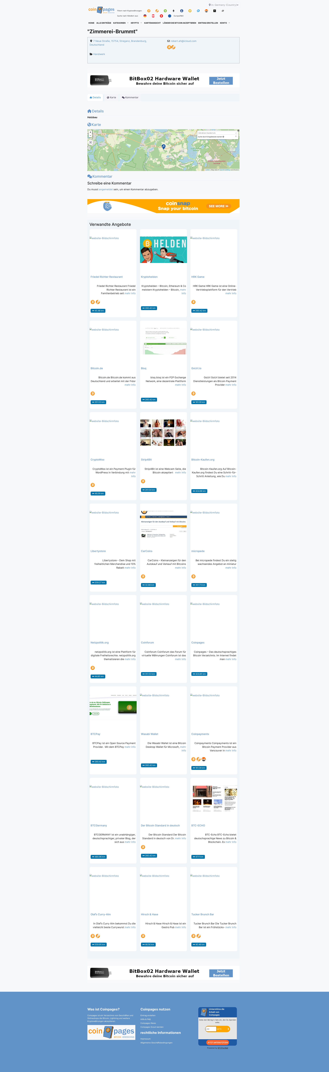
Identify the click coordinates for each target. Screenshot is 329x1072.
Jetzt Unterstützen (217, 1042)
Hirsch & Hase (149, 914)
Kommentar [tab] (131, 97)
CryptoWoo (97, 459)
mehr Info (130, 293)
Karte (96, 124)
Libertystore (98, 551)
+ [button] (90, 132)
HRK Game (197, 276)
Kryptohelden (149, 276)
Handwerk (99, 54)
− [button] (90, 135)
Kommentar (102, 176)
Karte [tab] (113, 97)
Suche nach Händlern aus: (127, 16)
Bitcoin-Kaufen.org (202, 459)
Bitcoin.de (97, 368)
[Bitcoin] (169, 48)
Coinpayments (200, 734)
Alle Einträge (103, 23)
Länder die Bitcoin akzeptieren (179, 23)
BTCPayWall (223, 1048)
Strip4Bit (146, 459)
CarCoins (146, 551)
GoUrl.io (196, 368)
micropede (198, 551)
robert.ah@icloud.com (184, 41)
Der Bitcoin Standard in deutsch (160, 825)
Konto (223, 23)
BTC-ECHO (198, 825)
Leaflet (207, 170)
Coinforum (147, 642)
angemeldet (106, 189)
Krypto (135, 23)
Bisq (143, 368)
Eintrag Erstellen (208, 23)
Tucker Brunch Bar (202, 914)
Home (91, 23)
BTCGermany (99, 825)
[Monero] (204, 759)
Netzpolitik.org (100, 642)
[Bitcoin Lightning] (173, 48)
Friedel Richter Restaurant (107, 276)
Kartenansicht (152, 23)
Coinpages (197, 642)
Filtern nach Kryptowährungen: (129, 11)
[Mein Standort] (223, 137)
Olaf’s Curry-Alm (101, 914)
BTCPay (95, 734)
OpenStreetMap (224, 170)
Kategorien (119, 23)
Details (98, 111)
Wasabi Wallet (149, 734)
